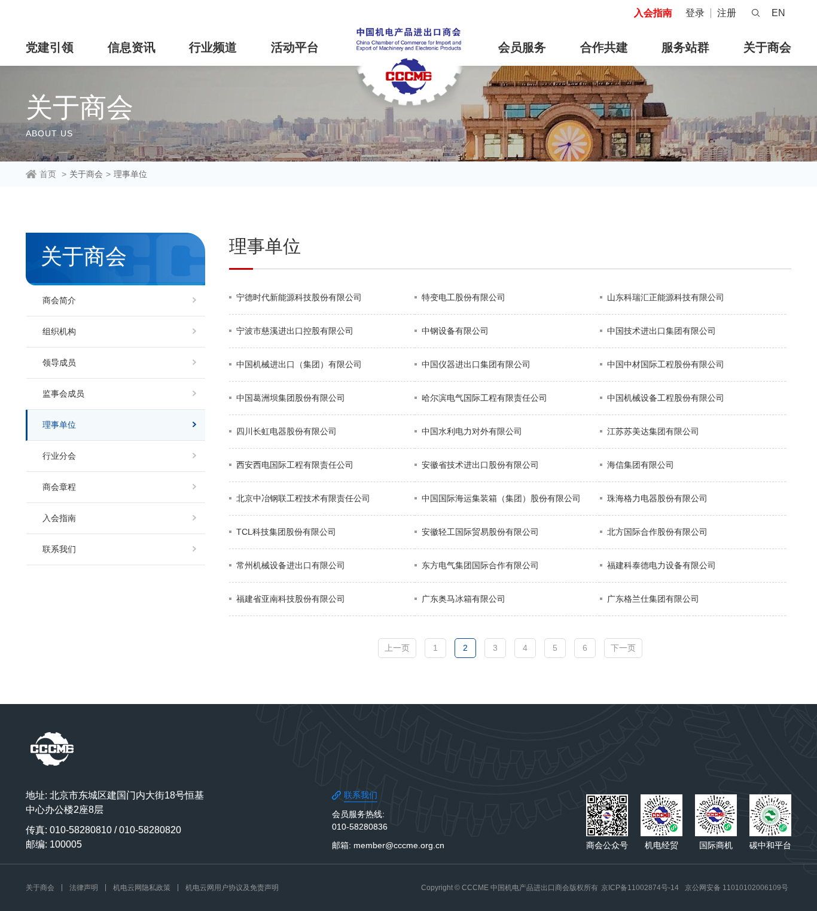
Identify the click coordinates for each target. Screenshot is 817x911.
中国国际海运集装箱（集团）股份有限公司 (501, 498)
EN (778, 13)
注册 (726, 13)
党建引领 (50, 47)
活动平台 (295, 47)
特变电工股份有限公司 (463, 297)
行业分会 (59, 456)
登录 (695, 13)
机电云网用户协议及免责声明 (232, 887)
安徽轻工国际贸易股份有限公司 (480, 532)
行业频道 (213, 47)
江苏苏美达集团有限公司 (653, 431)
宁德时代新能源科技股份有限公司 (299, 297)
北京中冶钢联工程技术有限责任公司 (303, 498)
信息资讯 (132, 47)
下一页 (623, 648)
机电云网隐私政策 (141, 887)
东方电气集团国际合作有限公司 (480, 565)
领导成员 (59, 362)
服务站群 (685, 47)
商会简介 (59, 300)
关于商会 (767, 47)
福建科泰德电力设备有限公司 (661, 565)
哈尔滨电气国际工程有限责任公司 (484, 398)
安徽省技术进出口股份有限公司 (480, 465)
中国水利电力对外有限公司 (472, 431)
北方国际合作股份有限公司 (657, 532)
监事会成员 (63, 393)
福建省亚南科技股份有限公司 (290, 599)
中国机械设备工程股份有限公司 (665, 398)
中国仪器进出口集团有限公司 (476, 364)
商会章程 (59, 487)
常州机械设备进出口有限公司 (290, 565)
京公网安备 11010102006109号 (736, 887)
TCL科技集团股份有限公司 (286, 532)
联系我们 (59, 549)
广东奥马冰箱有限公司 (463, 599)
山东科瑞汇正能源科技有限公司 (665, 297)
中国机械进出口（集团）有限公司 (299, 364)
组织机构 (59, 331)
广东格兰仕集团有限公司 (653, 599)
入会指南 (653, 13)
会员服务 (522, 47)
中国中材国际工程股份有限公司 (665, 364)
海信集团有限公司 (640, 465)
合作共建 (604, 47)
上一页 (397, 648)
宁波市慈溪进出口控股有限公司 (294, 331)
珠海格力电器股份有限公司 (657, 498)
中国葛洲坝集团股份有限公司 (290, 398)
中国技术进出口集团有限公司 (661, 331)
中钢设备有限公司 (455, 331)
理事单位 (130, 174)
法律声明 (83, 887)
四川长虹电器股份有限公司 (286, 431)
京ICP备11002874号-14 (640, 887)
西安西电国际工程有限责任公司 (294, 465)
